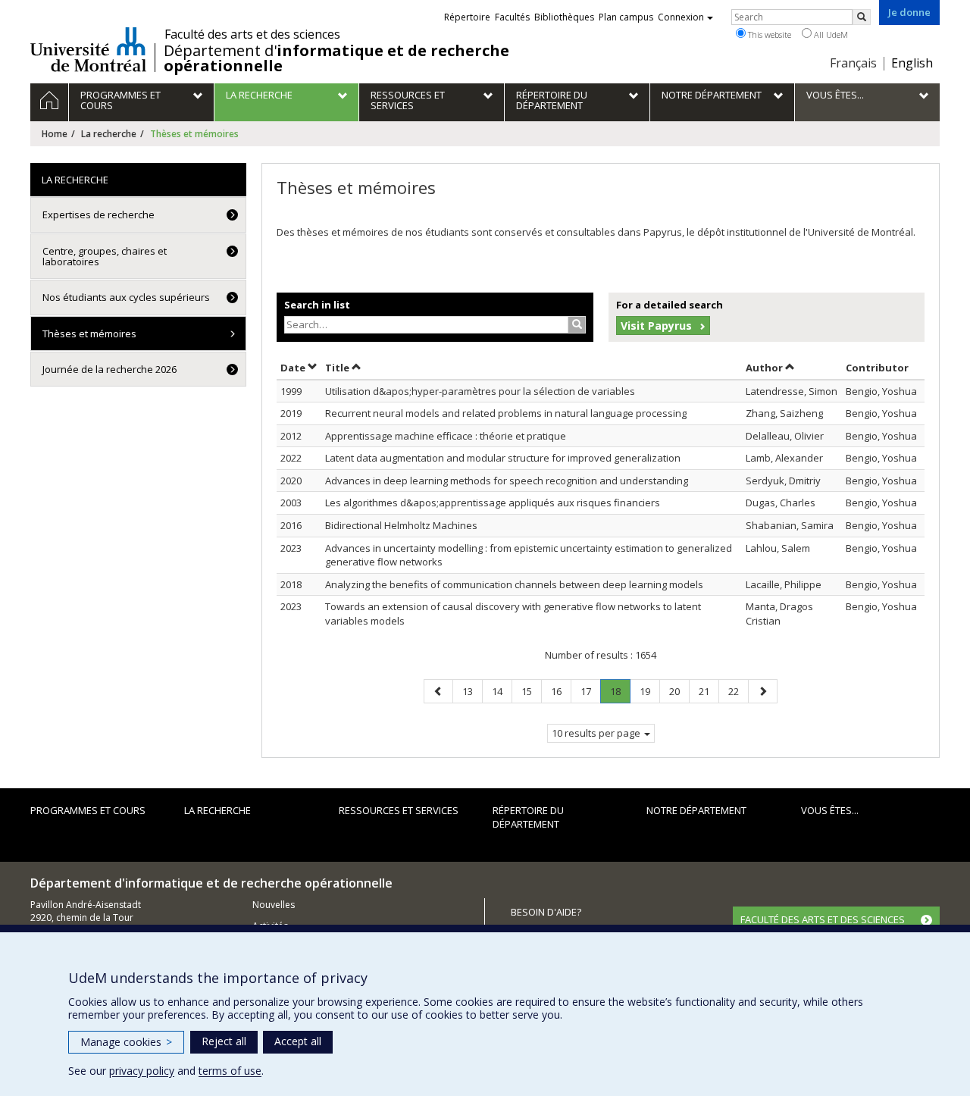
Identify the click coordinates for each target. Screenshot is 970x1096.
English (912, 63)
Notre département (696, 810)
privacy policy (141, 1070)
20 (679, 691)
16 (560, 691)
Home (54, 133)
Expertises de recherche (98, 214)
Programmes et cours (88, 810)
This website (768, 34)
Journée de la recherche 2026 (109, 369)
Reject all (224, 1041)
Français (853, 63)
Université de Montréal (88, 49)
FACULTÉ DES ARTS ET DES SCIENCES (822, 919)
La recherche (108, 133)
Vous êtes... (830, 810)
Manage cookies (126, 1042)
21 (708, 691)
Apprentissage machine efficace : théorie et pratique (445, 436)
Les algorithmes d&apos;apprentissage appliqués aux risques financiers (492, 502)
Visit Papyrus (656, 325)
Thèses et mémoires (89, 333)
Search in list (317, 305)
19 (649, 691)
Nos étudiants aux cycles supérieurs (126, 297)
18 (619, 694)
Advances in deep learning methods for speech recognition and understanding (506, 480)
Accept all (297, 1041)
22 (738, 691)
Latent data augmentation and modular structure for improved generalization (503, 458)
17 (590, 691)
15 (531, 691)
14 (501, 691)
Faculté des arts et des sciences (252, 34)
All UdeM (830, 34)
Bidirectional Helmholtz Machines (401, 525)
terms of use (230, 1070)
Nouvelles (273, 904)
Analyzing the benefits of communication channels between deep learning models (514, 584)
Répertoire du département (528, 817)
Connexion (681, 17)
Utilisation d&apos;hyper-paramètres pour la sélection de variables (480, 391)
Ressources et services (398, 810)
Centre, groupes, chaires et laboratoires (104, 256)
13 (472, 691)
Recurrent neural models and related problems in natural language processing (506, 413)
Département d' (336, 58)
